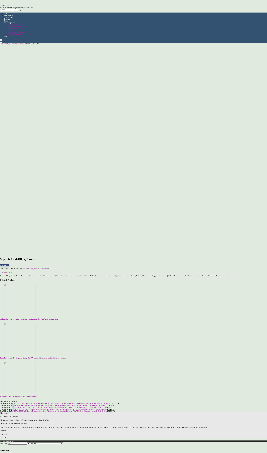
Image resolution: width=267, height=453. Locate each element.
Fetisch (19, 44)
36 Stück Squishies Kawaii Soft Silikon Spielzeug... (94, 403)
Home (2, 44)
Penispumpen (12, 28)
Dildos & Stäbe (28, 269)
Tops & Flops (8, 17)
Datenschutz (4, 438)
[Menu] (1, 40)
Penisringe (11, 30)
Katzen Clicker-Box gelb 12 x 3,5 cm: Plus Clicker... (86, 407)
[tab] (135, 272)
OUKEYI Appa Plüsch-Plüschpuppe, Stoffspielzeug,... (87, 409)
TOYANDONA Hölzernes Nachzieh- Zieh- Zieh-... (90, 411)
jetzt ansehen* (4, 265)
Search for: (3, 443)
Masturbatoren (13, 25)
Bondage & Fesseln (10, 44)
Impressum (3, 434)
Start (5, 13)
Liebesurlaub (8, 15)
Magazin (7, 36)
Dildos (6, 21)
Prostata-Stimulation (15, 34)
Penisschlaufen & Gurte (16, 32)
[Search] (20, 10)
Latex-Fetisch (44, 269)
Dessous (7, 19)
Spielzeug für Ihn (10, 23)
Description (8, 272)
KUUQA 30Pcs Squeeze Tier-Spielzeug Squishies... (89, 405)
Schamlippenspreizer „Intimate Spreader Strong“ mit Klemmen (29, 319)
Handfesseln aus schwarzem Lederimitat (18, 397)
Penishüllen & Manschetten (17, 26)
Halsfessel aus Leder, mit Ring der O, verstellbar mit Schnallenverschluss (33, 358)
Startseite (3, 431)
